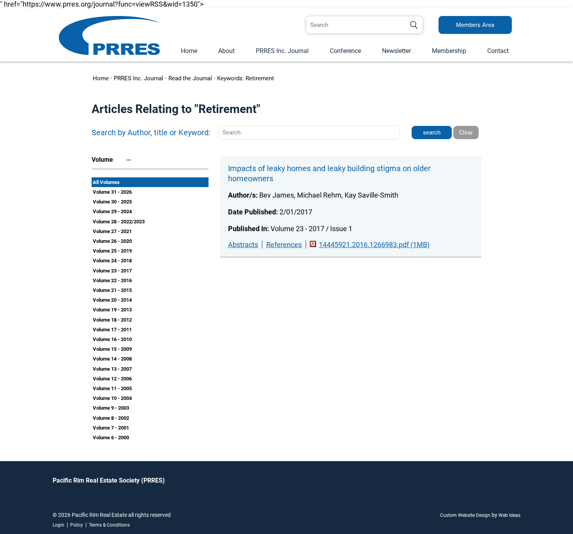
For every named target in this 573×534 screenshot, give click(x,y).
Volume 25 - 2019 (112, 251)
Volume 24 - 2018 (112, 260)
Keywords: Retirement (245, 78)
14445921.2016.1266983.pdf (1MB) (374, 244)
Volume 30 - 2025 (112, 202)
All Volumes (106, 182)
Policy (76, 525)
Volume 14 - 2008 (112, 359)
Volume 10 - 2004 (112, 398)
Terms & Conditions (109, 525)
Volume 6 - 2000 (111, 437)
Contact (498, 51)
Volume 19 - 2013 (112, 310)
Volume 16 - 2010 (112, 339)
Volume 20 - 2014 (112, 300)
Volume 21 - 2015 (112, 290)
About (226, 51)
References (284, 244)
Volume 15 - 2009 (112, 349)
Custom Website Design (465, 515)
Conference (345, 51)
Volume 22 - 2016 (112, 280)
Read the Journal (190, 78)
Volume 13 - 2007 (112, 369)
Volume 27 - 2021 (112, 231)
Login (58, 525)
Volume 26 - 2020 (112, 241)
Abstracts (243, 244)
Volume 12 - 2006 (112, 379)
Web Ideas (509, 515)
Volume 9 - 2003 (111, 408)
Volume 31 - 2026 (112, 192)
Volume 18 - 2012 (112, 320)
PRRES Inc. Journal (282, 51)
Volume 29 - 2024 (112, 211)
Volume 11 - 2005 (112, 388)
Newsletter (396, 51)
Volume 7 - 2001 (111, 428)
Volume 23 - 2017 (112, 271)
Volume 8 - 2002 (111, 418)
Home (189, 51)
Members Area (475, 24)
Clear (466, 132)
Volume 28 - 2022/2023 (119, 222)
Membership (449, 51)
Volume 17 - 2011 (112, 329)
